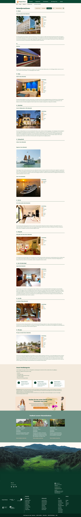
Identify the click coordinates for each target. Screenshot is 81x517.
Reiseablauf (43, 8)
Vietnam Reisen (60, 512)
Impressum (33, 515)
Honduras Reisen (44, 504)
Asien (20, 4)
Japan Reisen (60, 504)
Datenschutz (45, 515)
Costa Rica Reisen (44, 500)
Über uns (12, 482)
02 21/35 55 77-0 (57, 487)
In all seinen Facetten (37, 4)
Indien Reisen (60, 501)
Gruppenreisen (29, 4)
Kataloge (67, 500)
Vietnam (24, 4)
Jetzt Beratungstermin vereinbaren (40, 407)
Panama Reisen (44, 509)
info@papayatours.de (58, 488)
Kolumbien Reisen (27, 506)
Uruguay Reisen (27, 509)
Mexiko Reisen (44, 506)
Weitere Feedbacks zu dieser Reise (21, 438)
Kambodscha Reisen (61, 505)
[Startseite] (16, 4)
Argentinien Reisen (28, 500)
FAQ (53, 8)
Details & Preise (38, 8)
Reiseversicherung (58, 8)
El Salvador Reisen (44, 501)
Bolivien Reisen (27, 501)
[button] (17, 24)
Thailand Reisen (60, 510)
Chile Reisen (27, 504)
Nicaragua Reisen (44, 508)
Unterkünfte (49, 8)
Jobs (66, 505)
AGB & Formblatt (39, 515)
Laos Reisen (59, 506)
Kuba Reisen (43, 505)
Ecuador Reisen (27, 505)
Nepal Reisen (60, 508)
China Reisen (60, 500)
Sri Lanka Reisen (60, 509)
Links (56, 515)
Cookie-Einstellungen (51, 515)
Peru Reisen (27, 508)
